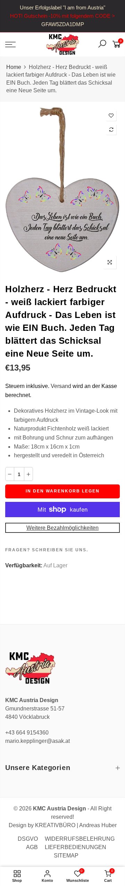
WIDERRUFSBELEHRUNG (80, 839)
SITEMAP (66, 855)
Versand (61, 386)
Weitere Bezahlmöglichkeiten (62, 528)
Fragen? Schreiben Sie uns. (46, 549)
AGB (32, 847)
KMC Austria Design (59, 808)
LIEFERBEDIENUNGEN (75, 847)
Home (13, 67)
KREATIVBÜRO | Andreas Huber (76, 825)
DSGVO (28, 839)
